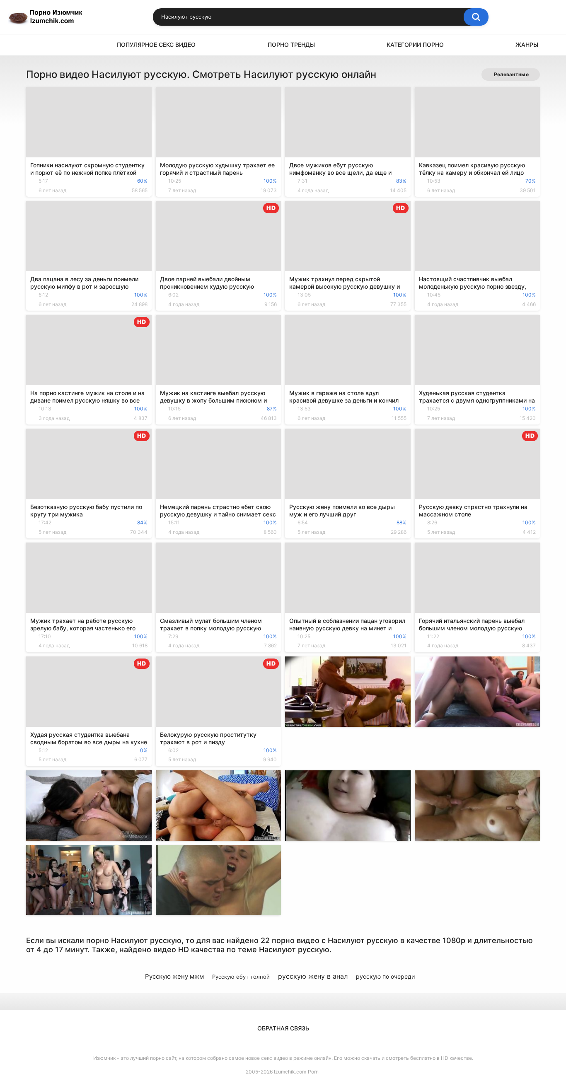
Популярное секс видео (156, 44)
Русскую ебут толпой (241, 976)
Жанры (526, 44)
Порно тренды (291, 44)
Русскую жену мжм (174, 976)
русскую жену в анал (313, 976)
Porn (313, 1072)
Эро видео (36, 44)
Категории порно (415, 44)
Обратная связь (283, 1028)
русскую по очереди (385, 976)
